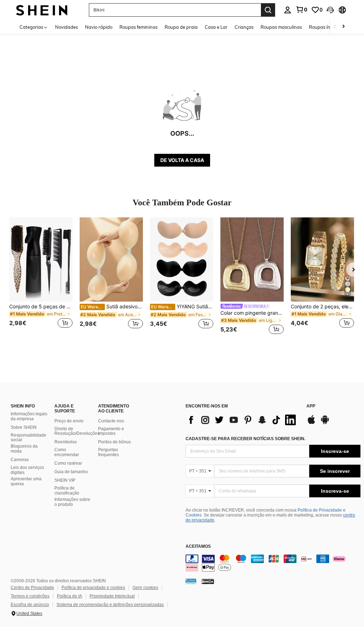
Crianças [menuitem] (244, 27)
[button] (330, 10)
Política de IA (69, 596)
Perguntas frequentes (108, 452)
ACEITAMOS (198, 546)
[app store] (311, 423)
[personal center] (287, 10)
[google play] (325, 423)
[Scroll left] (334, 27)
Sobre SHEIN (24, 427)
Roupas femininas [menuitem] (138, 27)
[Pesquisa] (268, 10)
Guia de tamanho (71, 471)
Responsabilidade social (28, 438)
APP (310, 406)
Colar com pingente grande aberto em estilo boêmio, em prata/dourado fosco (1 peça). (252, 313)
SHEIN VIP (64, 480)
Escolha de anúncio (30, 604)
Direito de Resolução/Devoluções (77, 431)
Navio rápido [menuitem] (98, 27)
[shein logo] (42, 9)
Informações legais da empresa (29, 416)
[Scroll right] (343, 27)
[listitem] (41, 276)
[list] (242, 420)
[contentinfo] (273, 563)
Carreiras (20, 459)
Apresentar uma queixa (26, 481)
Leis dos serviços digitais (27, 470)
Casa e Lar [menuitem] (216, 27)
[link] (301, 9)
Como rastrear (68, 463)
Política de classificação (66, 491)
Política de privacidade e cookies (93, 587)
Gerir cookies (145, 587)
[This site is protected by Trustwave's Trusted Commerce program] (191, 580)
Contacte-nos (111, 420)
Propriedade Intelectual (112, 596)
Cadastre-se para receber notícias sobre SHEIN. (245, 438)
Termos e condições (30, 596)
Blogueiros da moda (24, 449)
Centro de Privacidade (32, 587)
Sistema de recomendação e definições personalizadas (110, 604)
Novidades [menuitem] (66, 27)
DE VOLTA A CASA (182, 160)
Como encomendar (66, 452)
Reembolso (65, 441)
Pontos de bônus (114, 441)
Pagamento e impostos (111, 431)
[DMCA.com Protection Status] (208, 580)
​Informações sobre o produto (72, 502)
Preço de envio (69, 420)
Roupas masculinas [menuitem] (281, 27)
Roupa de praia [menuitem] (181, 27)
